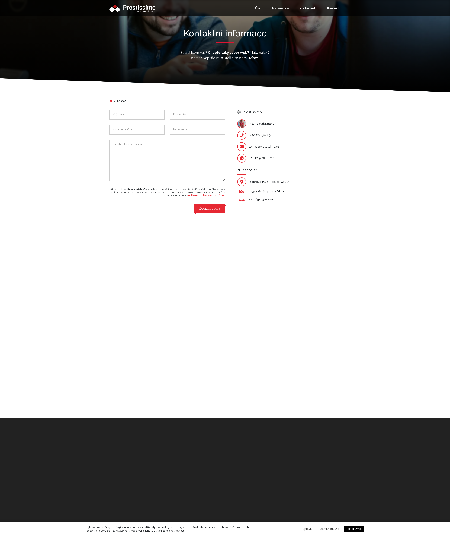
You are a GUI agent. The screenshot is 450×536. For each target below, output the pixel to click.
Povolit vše (353, 529)
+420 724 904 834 (260, 135)
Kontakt (333, 8)
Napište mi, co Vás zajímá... (128, 144)
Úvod (259, 8)
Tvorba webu (308, 8)
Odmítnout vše (329, 529)
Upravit (307, 529)
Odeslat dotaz (209, 208)
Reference (280, 8)
